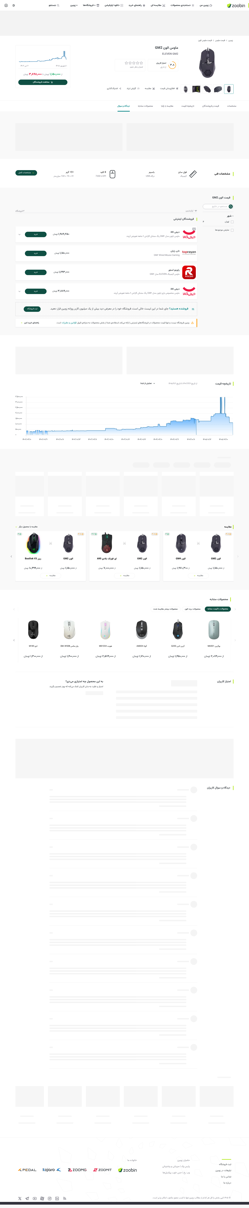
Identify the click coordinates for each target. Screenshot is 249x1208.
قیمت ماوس (220, 40)
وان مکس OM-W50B (69, 646)
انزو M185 (33, 646)
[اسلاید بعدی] (11, 556)
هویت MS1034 (105, 646)
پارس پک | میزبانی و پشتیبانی (176, 1166)
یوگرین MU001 (214, 646)
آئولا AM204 (142, 646)
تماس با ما (226, 1176)
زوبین (230, 40)
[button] (107, 234)
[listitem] (198, 556)
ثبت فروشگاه (225, 1164)
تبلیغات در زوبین (223, 1170)
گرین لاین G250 (177, 646)
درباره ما (227, 1183)
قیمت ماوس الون (205, 40)
